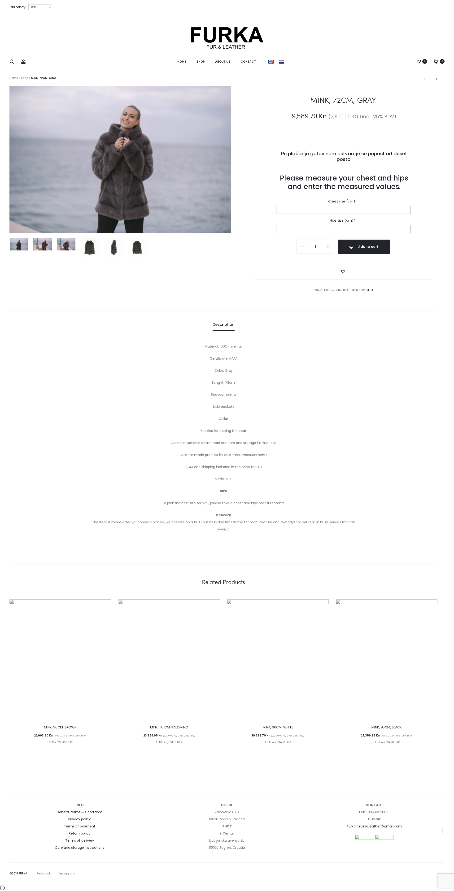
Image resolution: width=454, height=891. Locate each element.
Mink (370, 290)
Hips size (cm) (342, 220)
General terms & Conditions (80, 812)
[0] (418, 61)
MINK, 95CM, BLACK (386, 727)
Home (181, 62)
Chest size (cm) (342, 201)
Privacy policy (79, 819)
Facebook (44, 873)
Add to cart (367, 246)
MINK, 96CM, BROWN (60, 727)
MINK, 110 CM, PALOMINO (169, 727)
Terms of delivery (79, 840)
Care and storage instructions (79, 847)
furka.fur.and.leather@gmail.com (374, 826)
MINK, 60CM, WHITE (278, 727)
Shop (200, 62)
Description (224, 324)
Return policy (79, 833)
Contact (248, 62)
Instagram (67, 873)
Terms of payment (79, 826)
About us (222, 62)
